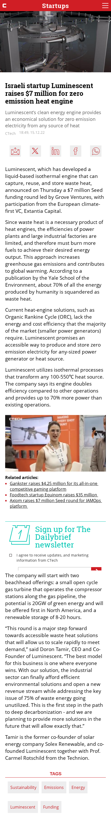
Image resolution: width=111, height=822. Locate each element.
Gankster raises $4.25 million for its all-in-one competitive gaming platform (54, 486)
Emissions (54, 787)
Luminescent (22, 807)
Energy (78, 787)
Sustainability (23, 787)
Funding (51, 807)
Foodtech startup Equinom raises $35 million (54, 495)
